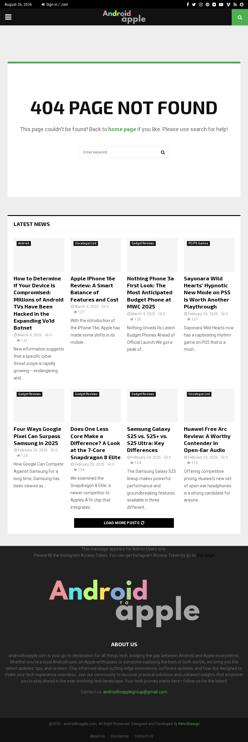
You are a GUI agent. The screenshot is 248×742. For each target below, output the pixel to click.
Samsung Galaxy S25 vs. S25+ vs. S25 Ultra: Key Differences (148, 439)
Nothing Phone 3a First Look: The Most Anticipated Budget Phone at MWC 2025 (150, 292)
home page (122, 129)
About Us (97, 736)
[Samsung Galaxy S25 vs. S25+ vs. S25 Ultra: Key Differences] (152, 406)
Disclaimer (120, 736)
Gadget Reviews (143, 243)
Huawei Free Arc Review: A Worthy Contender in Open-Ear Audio (207, 439)
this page (205, 555)
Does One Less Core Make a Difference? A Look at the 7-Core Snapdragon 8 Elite (95, 442)
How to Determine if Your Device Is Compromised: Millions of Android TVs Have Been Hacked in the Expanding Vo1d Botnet (39, 303)
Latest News (32, 224)
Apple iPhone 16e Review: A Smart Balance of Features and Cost (94, 289)
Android (23, 243)
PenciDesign (189, 724)
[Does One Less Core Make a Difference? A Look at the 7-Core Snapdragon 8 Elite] (95, 406)
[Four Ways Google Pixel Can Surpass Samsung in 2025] (39, 406)
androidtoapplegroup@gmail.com (135, 691)
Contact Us (144, 736)
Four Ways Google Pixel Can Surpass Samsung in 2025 (37, 435)
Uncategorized (85, 243)
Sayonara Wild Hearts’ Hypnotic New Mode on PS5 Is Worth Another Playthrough (207, 292)
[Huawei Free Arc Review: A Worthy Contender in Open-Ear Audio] (209, 406)
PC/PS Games (198, 243)
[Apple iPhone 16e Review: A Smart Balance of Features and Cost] (95, 255)
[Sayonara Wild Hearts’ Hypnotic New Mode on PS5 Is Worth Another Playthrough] (209, 255)
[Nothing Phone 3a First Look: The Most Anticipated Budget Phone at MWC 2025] (152, 255)
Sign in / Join (56, 4)
